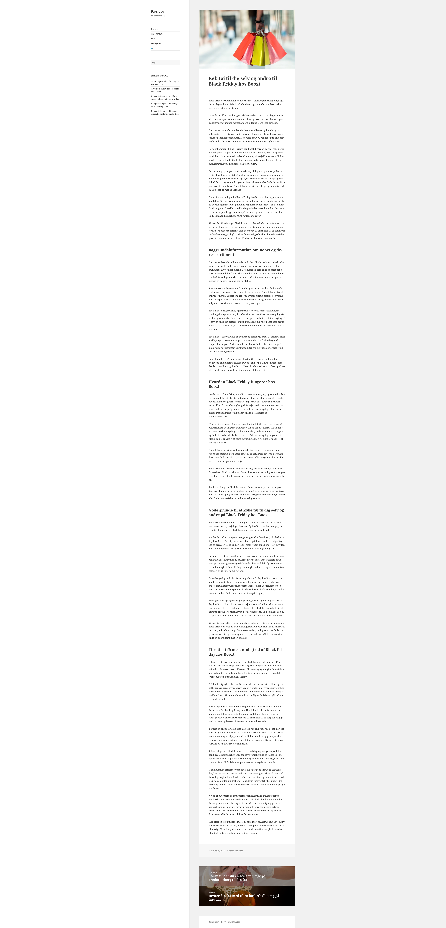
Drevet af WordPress (230, 922)
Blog (153, 38)
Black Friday (241, 223)
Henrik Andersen (235, 850)
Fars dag (157, 11)
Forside (154, 29)
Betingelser (156, 43)
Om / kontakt (156, 34)
